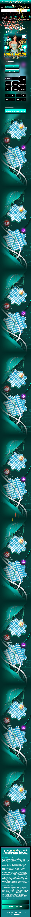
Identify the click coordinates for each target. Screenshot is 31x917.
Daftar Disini (12, 67)
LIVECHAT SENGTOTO (15, 111)
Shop (2, 7)
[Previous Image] (6, 47)
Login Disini (12, 71)
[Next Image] (24, 47)
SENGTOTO (5, 858)
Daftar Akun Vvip (15, 907)
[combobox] (14, 10)
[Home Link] (9, 6)
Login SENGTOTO (15, 902)
